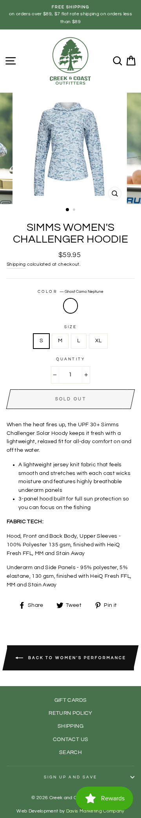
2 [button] (75, 210)
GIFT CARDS (70, 700)
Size (70, 327)
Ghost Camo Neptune (70, 306)
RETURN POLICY (70, 713)
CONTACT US (70, 739)
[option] (70, 15)
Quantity (70, 359)
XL (98, 340)
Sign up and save (70, 777)
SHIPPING (70, 726)
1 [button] (68, 210)
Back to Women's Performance (76, 657)
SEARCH (70, 752)
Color (70, 292)
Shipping (16, 264)
